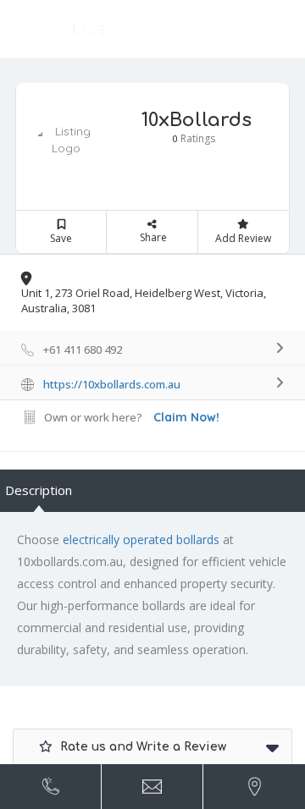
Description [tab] (38, 490)
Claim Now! (186, 417)
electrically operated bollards (141, 539)
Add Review (243, 238)
